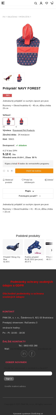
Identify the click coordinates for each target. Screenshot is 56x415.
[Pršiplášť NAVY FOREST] (28, 44)
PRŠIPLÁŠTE (24, 17)
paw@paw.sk (44, 349)
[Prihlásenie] (41, 3)
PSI (4, 17)
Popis (28, 191)
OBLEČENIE (12, 17)
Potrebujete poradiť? (28, 196)
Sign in (9, 379)
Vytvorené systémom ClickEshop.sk (28, 414)
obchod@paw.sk (18, 349)
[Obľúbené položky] (46, 3)
